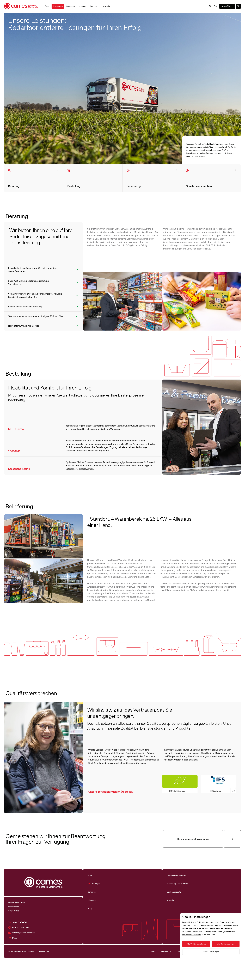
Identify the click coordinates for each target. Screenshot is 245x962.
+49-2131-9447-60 (20, 927)
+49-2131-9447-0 (19, 922)
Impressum (166, 951)
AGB (153, 951)
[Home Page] (21, 6)
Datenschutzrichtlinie (191, 934)
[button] (95, 6)
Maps (14, 938)
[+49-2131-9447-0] (215, 6)
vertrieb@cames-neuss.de (23, 932)
